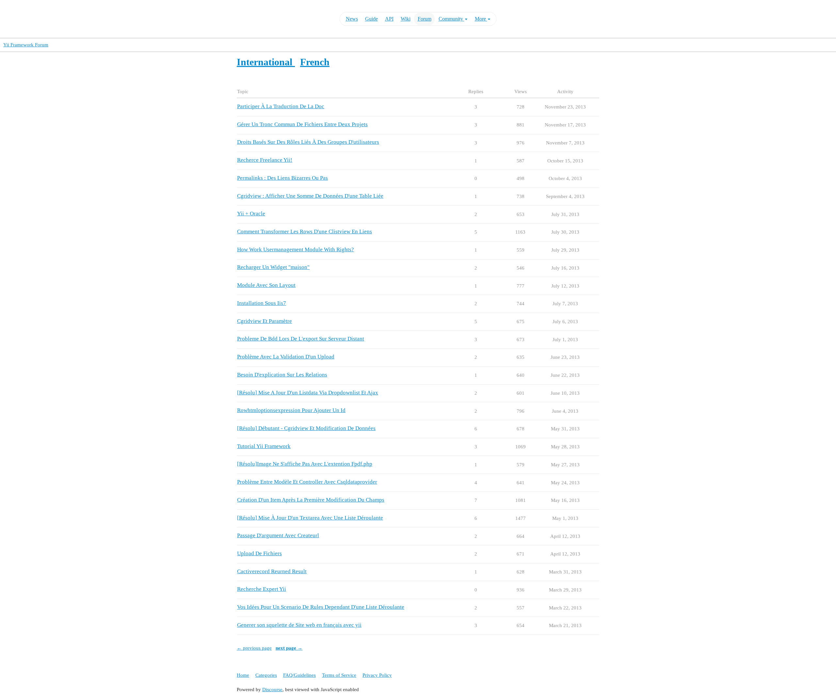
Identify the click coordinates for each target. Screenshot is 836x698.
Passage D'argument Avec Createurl (278, 535)
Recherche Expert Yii (261, 589)
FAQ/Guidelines (299, 675)
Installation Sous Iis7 (261, 303)
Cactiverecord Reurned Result (272, 571)
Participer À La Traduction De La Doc (280, 106)
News (352, 19)
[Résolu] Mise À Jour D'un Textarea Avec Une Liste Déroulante (310, 518)
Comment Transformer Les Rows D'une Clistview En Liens (304, 231)
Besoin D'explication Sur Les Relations (282, 375)
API (389, 19)
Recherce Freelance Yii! (264, 160)
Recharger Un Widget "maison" (273, 267)
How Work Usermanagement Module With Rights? (295, 249)
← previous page (254, 648)
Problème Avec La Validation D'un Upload (285, 357)
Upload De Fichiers (259, 553)
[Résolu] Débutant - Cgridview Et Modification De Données (306, 428)
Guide (371, 19)
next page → (289, 648)
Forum (424, 19)
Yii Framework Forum (25, 44)
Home (243, 675)
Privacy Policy (377, 675)
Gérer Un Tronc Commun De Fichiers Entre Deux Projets (302, 124)
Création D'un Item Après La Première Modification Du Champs (310, 500)
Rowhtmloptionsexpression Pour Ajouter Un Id (291, 410)
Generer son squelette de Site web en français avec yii (299, 625)
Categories (266, 675)
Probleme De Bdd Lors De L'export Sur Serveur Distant (300, 339)
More (481, 19)
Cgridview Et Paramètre (264, 321)
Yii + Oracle (251, 213)
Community (451, 19)
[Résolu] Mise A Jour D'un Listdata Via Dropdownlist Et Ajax (307, 393)
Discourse (272, 689)
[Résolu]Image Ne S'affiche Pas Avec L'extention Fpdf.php (304, 464)
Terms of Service (339, 675)
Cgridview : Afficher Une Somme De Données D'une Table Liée (310, 196)
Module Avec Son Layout (266, 285)
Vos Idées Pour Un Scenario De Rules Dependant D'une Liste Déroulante (320, 607)
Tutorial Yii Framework (264, 446)
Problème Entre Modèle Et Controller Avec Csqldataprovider (307, 482)
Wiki (405, 19)
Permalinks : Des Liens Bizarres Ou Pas (282, 178)
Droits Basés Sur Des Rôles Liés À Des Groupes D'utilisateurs (308, 142)
